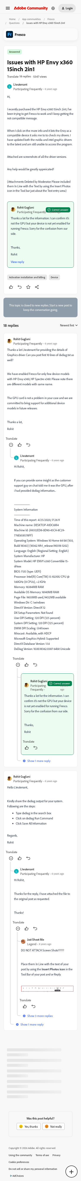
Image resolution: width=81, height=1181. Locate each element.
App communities (31, 19)
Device (54, 277)
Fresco (51, 19)
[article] (40, 392)
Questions (14, 23)
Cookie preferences (19, 1162)
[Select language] (53, 8)
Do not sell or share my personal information (33, 1168)
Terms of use (42, 1155)
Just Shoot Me (35, 939)
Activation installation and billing (27, 277)
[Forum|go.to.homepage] (31, 8)
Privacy (56, 1155)
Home (12, 19)
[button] (7, 9)
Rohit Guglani (25, 207)
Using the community (20, 1155)
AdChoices (18, 1175)
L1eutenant (20, 84)
